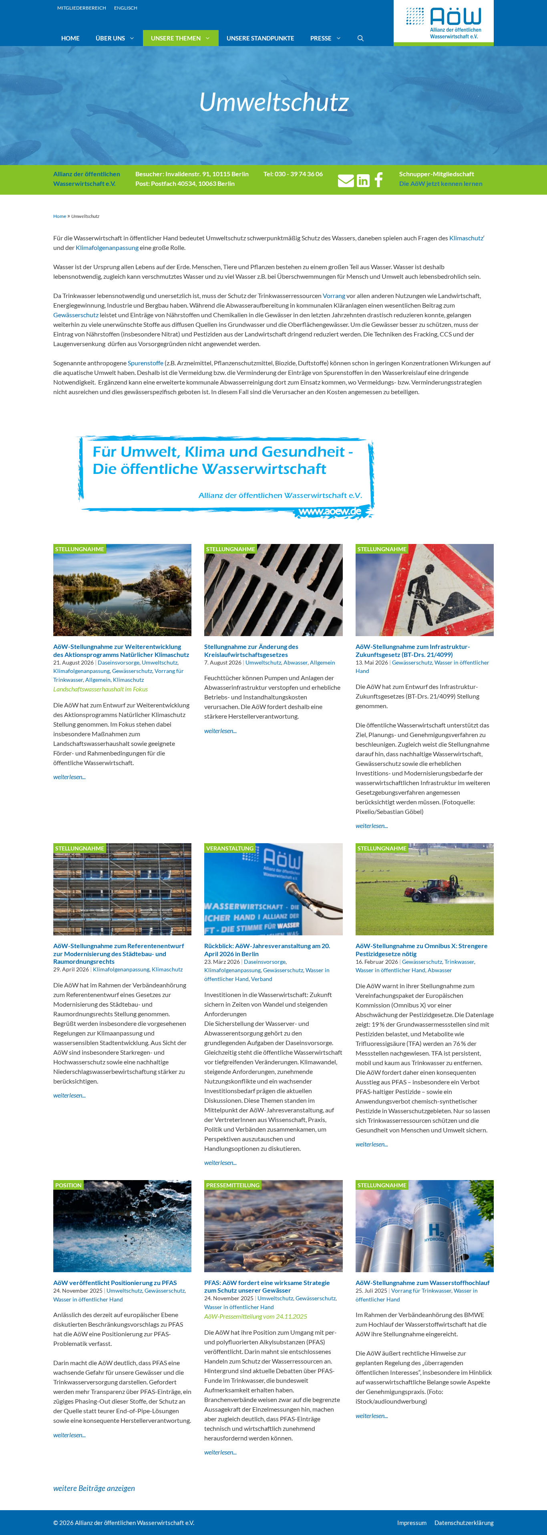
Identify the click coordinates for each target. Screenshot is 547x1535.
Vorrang (334, 295)
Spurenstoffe (145, 363)
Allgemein (98, 679)
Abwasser (296, 662)
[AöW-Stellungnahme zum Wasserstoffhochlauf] (425, 1267)
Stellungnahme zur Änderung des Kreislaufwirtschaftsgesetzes (251, 650)
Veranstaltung (229, 848)
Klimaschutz (466, 238)
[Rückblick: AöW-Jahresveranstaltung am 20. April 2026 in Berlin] (273, 930)
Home (70, 38)
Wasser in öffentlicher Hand (390, 970)
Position (68, 1185)
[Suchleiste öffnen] (361, 38)
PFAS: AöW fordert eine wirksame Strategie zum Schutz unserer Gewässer (267, 1286)
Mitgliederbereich (81, 8)
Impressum (411, 1522)
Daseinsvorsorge (118, 662)
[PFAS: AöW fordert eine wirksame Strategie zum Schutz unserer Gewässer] (273, 1267)
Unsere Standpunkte (260, 38)
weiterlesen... (69, 776)
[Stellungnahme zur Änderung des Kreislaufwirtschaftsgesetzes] (273, 631)
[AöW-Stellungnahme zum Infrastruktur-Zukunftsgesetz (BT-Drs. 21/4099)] (425, 631)
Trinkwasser (459, 961)
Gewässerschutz (76, 314)
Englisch (125, 8)
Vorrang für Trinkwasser (421, 1290)
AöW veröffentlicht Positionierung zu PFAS (115, 1282)
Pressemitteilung (232, 1185)
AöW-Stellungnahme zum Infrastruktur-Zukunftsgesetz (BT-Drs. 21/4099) (413, 650)
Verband (261, 978)
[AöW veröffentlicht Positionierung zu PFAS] (122, 1267)
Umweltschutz (159, 662)
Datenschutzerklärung (464, 1522)
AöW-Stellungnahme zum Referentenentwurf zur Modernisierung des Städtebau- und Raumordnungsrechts (118, 953)
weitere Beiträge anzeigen (94, 1488)
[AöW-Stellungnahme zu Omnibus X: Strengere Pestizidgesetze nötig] (425, 930)
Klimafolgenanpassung (107, 247)
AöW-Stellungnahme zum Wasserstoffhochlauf (423, 1282)
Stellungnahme (79, 549)
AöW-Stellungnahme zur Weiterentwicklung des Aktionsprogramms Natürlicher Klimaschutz (121, 650)
